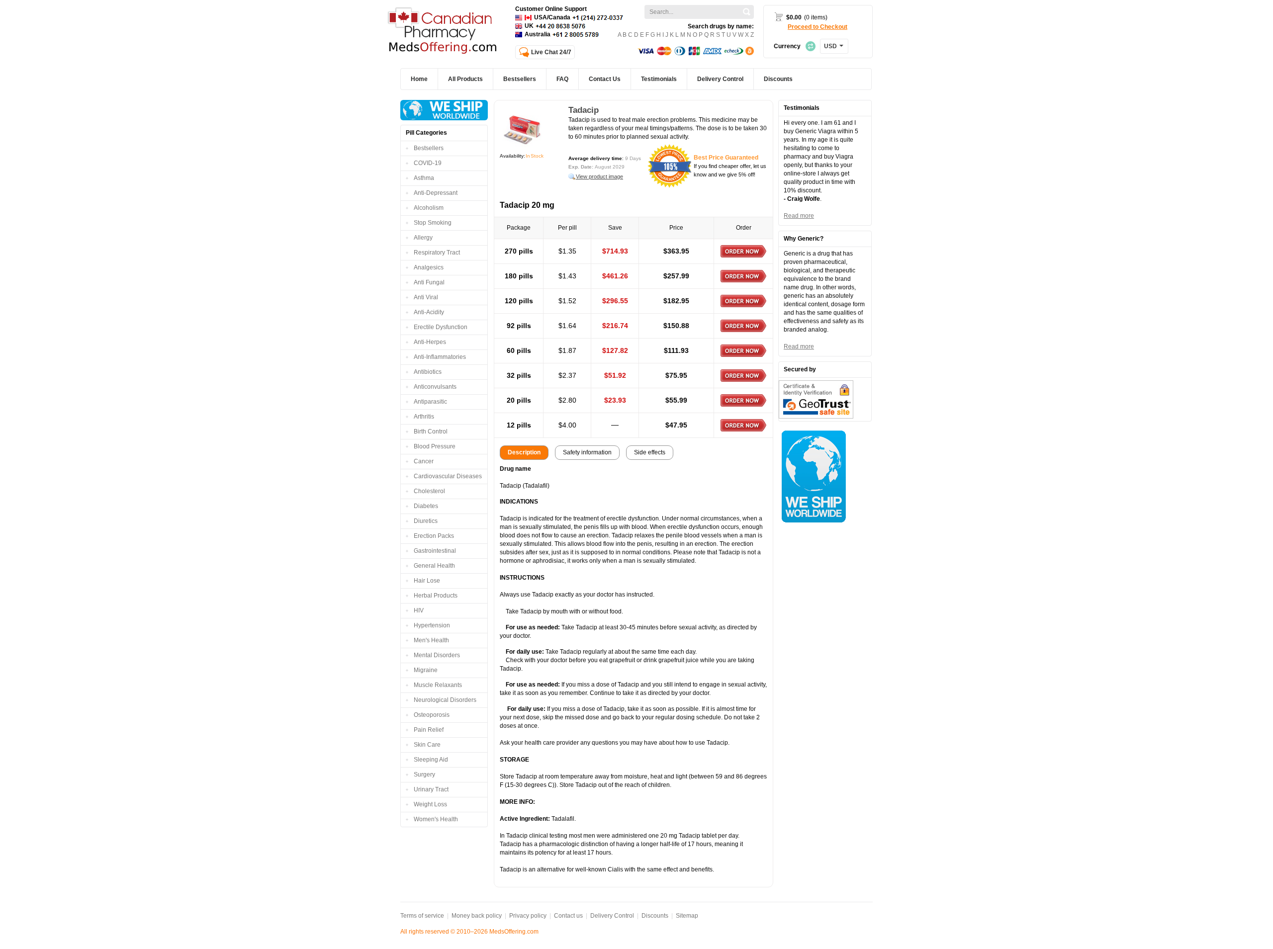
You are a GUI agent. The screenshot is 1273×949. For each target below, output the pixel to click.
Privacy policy (527, 915)
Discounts (654, 915)
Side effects (649, 452)
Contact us (568, 915)
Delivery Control (612, 915)
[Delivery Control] (444, 110)
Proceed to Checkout (817, 26)
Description (524, 452)
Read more (799, 215)
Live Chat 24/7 (551, 52)
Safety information (587, 452)
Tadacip (583, 110)
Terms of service (422, 915)
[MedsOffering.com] (443, 31)
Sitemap (687, 915)
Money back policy (477, 915)
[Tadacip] (523, 129)
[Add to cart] (743, 251)
